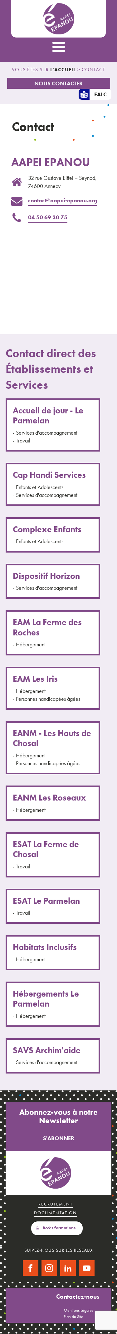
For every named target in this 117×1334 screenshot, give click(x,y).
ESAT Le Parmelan (46, 901)
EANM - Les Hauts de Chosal (52, 738)
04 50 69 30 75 (47, 217)
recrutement (55, 1204)
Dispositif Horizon (46, 576)
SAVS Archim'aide (46, 1050)
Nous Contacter (58, 83)
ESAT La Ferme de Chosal (46, 849)
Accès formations (59, 1227)
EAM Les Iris (35, 679)
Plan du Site (73, 1316)
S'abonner (58, 1138)
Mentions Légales (78, 1310)
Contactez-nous (78, 1296)
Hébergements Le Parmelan (46, 999)
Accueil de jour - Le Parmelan (48, 416)
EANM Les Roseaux (49, 798)
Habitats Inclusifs (45, 947)
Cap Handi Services (49, 475)
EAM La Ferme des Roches (47, 627)
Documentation (55, 1212)
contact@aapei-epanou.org (62, 200)
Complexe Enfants (47, 529)
